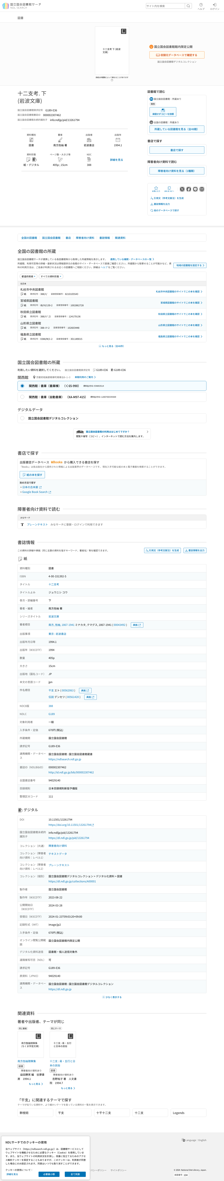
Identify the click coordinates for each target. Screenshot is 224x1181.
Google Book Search (35, 492)
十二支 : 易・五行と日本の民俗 (62, 1063)
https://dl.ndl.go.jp (60, 989)
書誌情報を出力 (162, 204)
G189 (52, 714)
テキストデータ (58, 854)
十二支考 (54, 584)
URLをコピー (169, 191)
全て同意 (75, 1174)
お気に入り (156, 191)
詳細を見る (116, 160)
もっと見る (34, 1083)
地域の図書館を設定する (189, 265)
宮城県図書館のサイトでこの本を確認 (180, 302)
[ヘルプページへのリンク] (112, 79)
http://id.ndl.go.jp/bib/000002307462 (71, 772)
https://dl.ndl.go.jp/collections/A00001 (72, 881)
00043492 (119, 625)
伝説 (51, 697)
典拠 (135, 624)
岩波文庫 (54, 616)
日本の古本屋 (30, 487)
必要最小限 (49, 1174)
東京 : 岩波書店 (57, 634)
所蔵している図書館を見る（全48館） (176, 129)
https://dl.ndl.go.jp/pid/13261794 (69, 838)
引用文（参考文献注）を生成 (169, 198)
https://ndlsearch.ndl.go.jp (65, 759)
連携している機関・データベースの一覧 (131, 259)
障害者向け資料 (85, 238)
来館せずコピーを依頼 (163, 114)
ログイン (214, 8)
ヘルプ (201, 8)
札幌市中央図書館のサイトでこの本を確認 (178, 291)
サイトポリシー (119, 1170)
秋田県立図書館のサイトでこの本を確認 (179, 314)
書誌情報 (104, 238)
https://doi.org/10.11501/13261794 (70, 825)
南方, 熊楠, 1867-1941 (61, 625)
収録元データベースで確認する (179, 55)
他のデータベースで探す (166, 210)
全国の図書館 (29, 238)
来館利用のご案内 (84, 377)
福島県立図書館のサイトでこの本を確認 (179, 336)
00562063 (68, 690)
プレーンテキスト (37, 524)
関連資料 (120, 238)
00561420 (73, 697)
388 (51, 706)
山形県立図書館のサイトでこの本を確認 (179, 325)
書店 (68, 238)
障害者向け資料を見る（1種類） (177, 171)
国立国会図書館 (51, 238)
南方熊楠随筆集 (27, 1061)
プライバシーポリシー (95, 1170)
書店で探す (176, 150)
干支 (51, 690)
